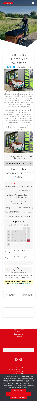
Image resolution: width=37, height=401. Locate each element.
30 (28, 241)
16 (28, 234)
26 (15, 241)
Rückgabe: (7, 258)
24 (9, 241)
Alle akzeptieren (18, 390)
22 (25, 238)
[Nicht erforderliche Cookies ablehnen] (35, 388)
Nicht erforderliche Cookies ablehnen (18, 393)
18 (12, 238)
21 (22, 238)
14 (22, 234)
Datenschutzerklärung (18, 397)
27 (18, 241)
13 (18, 234)
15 (25, 234)
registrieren (26, 283)
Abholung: (7, 252)
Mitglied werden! (18, 330)
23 (28, 238)
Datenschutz (18, 334)
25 (12, 241)
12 (15, 234)
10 (9, 234)
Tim (10, 67)
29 (25, 241)
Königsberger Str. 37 (18, 183)
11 (12, 234)
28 (22, 241)
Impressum (18, 336)
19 (15, 238)
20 (18, 238)
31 (9, 244)
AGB (18, 332)
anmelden (14, 283)
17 (9, 238)
